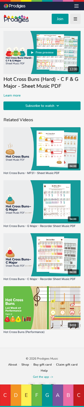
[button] (5, 395)
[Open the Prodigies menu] (76, 6)
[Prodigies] (14, 6)
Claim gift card (67, 365)
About (12, 365)
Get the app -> (43, 377)
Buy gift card (42, 365)
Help (44, 371)
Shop (25, 365)
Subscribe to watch (39, 105)
